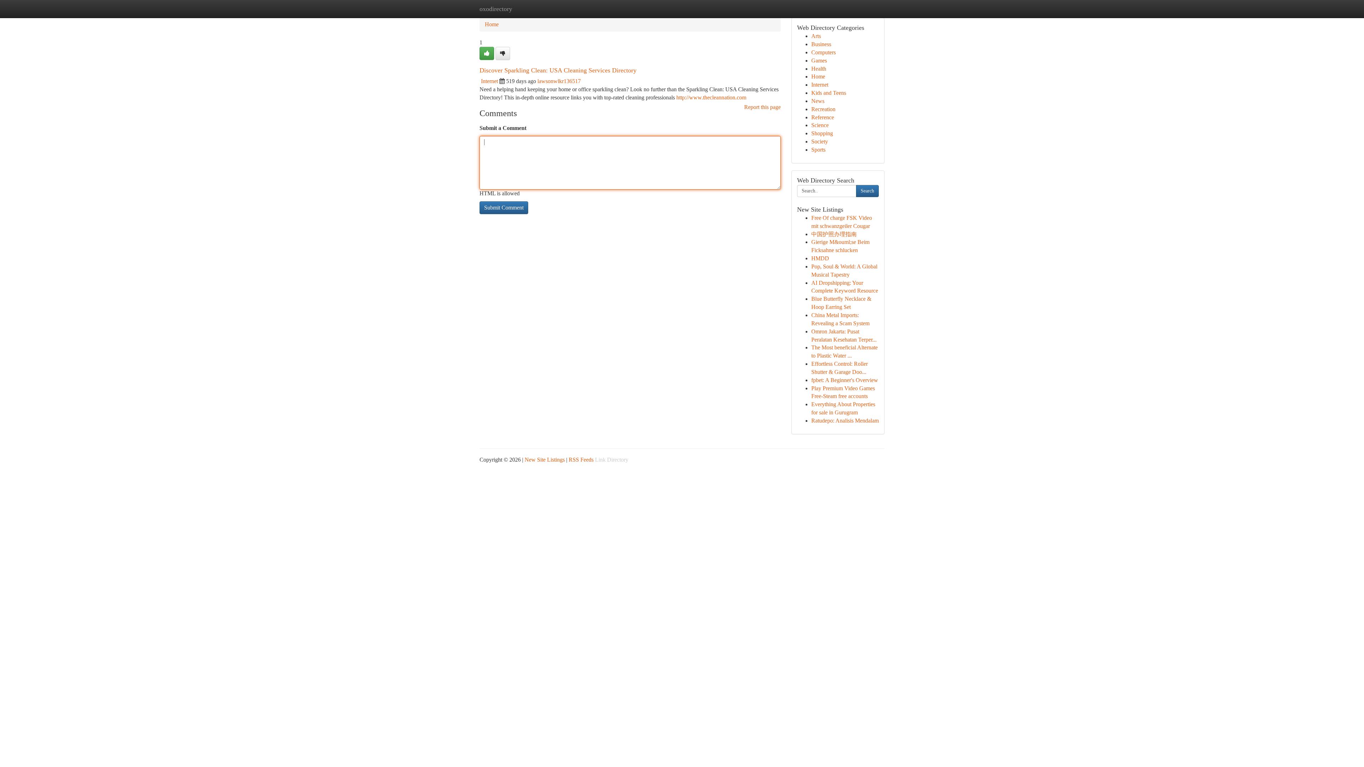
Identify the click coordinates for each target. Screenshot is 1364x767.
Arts (816, 36)
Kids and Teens (828, 93)
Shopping (822, 133)
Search (867, 191)
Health (818, 69)
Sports (818, 150)
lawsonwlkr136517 (559, 81)
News (817, 101)
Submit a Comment (503, 128)
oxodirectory (496, 8)
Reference (822, 117)
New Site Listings (545, 460)
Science (820, 125)
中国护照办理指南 (834, 234)
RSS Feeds (581, 460)
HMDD (820, 258)
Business (821, 44)
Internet (489, 81)
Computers (823, 52)
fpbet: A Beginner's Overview (844, 380)
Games (819, 61)
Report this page (762, 107)
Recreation (823, 109)
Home (492, 24)
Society (819, 141)
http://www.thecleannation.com (711, 97)
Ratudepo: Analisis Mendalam (845, 421)
